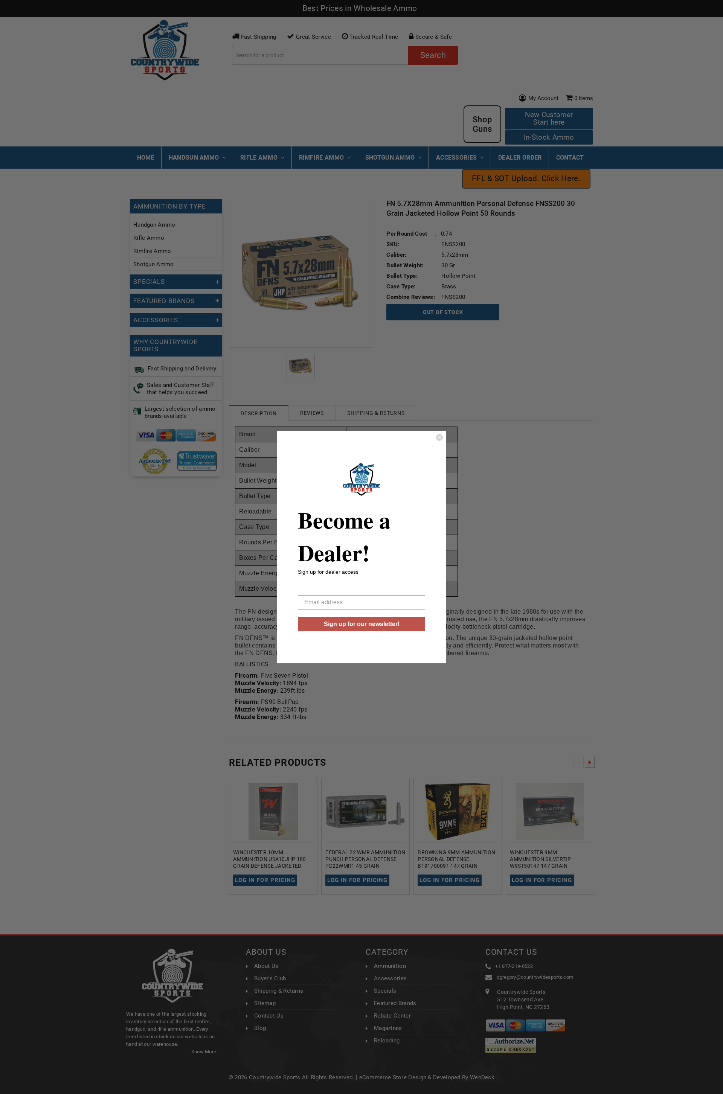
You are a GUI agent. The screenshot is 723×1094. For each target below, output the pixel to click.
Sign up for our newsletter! (362, 624)
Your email (312, 589)
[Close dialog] (439, 437)
